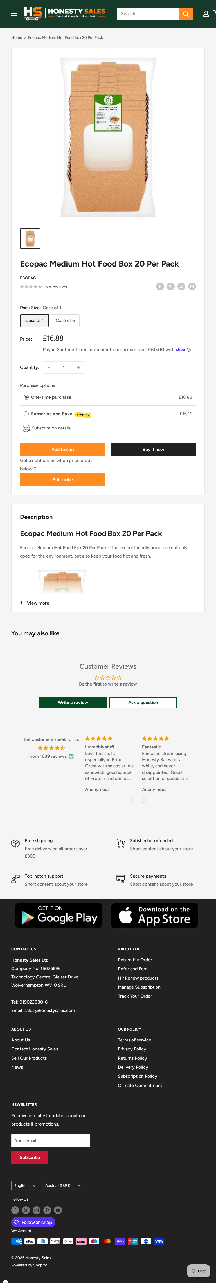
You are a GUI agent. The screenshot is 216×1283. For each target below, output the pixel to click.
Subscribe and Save (60, 414)
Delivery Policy (133, 1067)
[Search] (186, 14)
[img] (51, 748)
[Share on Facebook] (160, 286)
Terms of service (134, 1040)
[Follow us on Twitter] (26, 1210)
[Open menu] (14, 14)
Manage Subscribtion (139, 987)
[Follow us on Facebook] (15, 1210)
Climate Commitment (140, 1085)
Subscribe (63, 479)
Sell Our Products (29, 1058)
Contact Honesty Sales (34, 1049)
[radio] (26, 397)
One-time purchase (51, 397)
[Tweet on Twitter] (181, 286)
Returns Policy (132, 1058)
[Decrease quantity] (49, 367)
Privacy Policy (132, 1049)
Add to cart (62, 449)
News (17, 1067)
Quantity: (29, 367)
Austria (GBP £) (58, 1185)
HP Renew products (138, 978)
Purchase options (37, 385)
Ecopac (28, 278)
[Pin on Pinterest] (171, 286)
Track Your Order (135, 996)
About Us (20, 1040)
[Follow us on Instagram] (36, 1210)
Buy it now (153, 449)
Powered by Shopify (29, 1265)
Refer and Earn (133, 968)
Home (16, 37)
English (20, 1185)
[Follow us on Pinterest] (47, 1210)
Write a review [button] (73, 702)
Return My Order (135, 959)
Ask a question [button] (143, 702)
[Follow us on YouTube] (58, 1210)
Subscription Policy (137, 1076)
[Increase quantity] (79, 367)
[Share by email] (192, 286)
